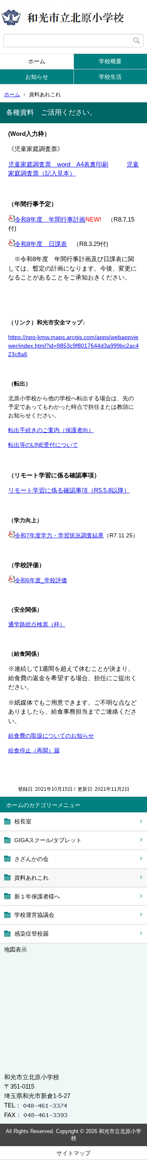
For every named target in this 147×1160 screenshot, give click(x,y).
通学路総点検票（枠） (36, 624)
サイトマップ (73, 1153)
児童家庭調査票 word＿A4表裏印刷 (58, 164)
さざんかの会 (31, 859)
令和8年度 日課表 (41, 243)
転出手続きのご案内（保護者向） (51, 430)
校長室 (22, 821)
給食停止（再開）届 (34, 750)
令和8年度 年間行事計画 (50, 219)
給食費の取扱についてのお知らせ (51, 735)
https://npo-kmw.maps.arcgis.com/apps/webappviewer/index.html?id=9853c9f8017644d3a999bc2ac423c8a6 (73, 345)
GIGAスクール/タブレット (48, 840)
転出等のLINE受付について (43, 444)
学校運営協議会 (34, 915)
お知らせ (36, 76)
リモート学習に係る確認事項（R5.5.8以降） (69, 490)
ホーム (36, 61)
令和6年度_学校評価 (41, 580)
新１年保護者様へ (37, 896)
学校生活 (110, 76)
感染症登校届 (31, 933)
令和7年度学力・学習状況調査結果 (59, 535)
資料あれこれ (31, 877)
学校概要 (110, 61)
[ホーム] (73, 17)
